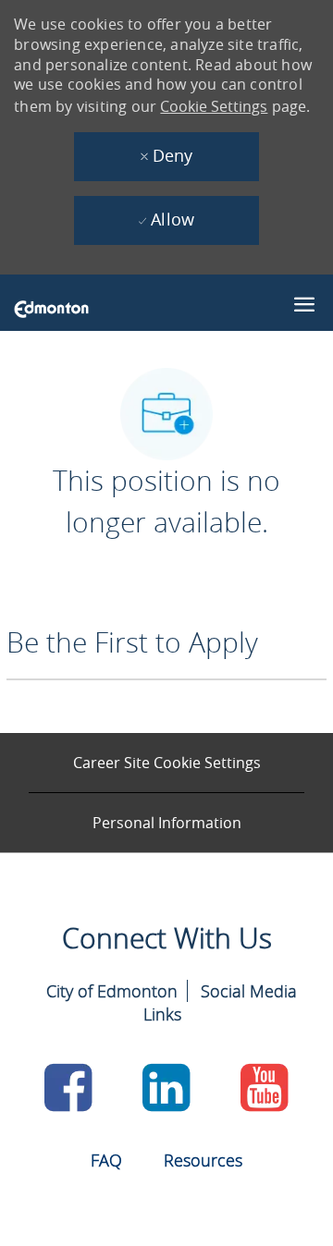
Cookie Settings (213, 106)
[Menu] (304, 301)
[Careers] (51, 308)
